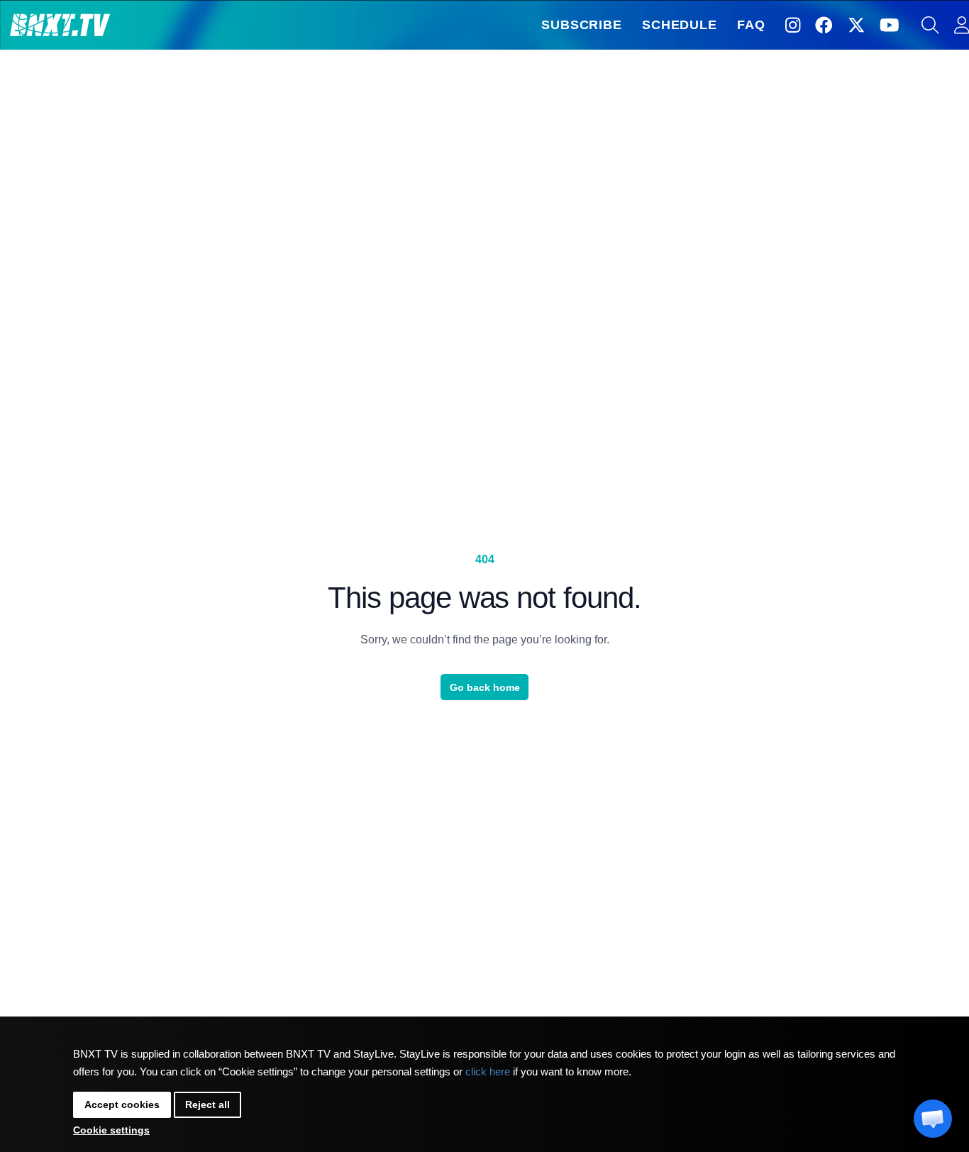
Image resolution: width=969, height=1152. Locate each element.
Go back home (485, 687)
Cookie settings (111, 1130)
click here (487, 1071)
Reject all (207, 1104)
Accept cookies (122, 1104)
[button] (933, 1119)
